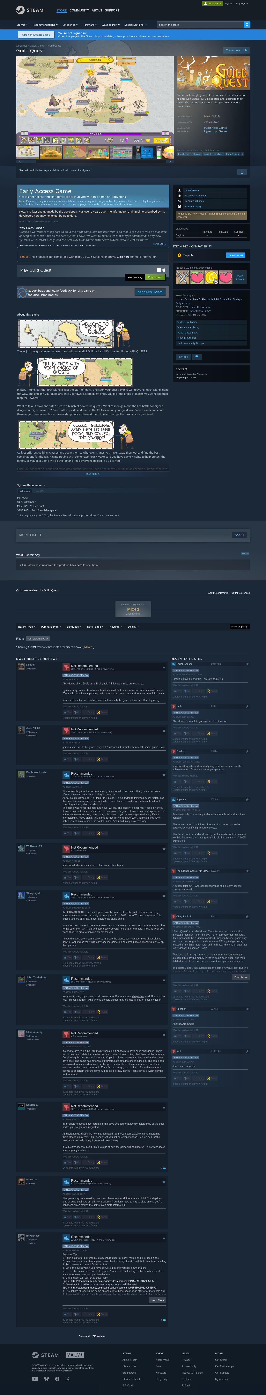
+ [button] (242, 154)
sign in (228, 3)
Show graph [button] (237, 626)
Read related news (187, 332)
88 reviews (31, 900)
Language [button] (73, 626)
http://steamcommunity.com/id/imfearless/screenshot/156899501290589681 (113, 1281)
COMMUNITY (79, 10)
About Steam (129, 1359)
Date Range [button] (94, 626)
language (240, 3)
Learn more (126, 204)
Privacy (186, 1359)
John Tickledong (36, 977)
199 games (31, 897)
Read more (159, 244)
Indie (210, 299)
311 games (31, 850)
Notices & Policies (192, 1372)
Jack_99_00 (33, 728)
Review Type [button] (25, 626)
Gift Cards (128, 1385)
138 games (31, 1239)
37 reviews (31, 776)
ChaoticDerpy (34, 1032)
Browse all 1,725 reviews (92, 1336)
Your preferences (241, 593)
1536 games (32, 1036)
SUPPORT (112, 10)
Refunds (186, 1385)
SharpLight (33, 893)
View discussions (186, 337)
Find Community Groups (190, 343)
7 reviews (30, 1243)
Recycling (161, 1379)
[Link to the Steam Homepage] (30, 13)
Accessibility (189, 1366)
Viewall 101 (240, 277)
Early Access (232, 154)
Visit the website (186, 322)
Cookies (186, 1379)
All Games (21, 45)
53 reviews (31, 735)
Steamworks (129, 1372)
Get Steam (221, 1359)
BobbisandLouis (36, 772)
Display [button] (132, 626)
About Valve (162, 1359)
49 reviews (31, 1109)
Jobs (158, 1366)
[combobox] (200, 24)
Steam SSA (129, 1366)
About (97, 10)
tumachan (32, 1179)
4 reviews (30, 1183)
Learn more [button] (235, 255)
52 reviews (31, 853)
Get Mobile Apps (224, 1366)
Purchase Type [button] (49, 626)
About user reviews (218, 593)
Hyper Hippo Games (215, 127)
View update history (188, 327)
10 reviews (31, 669)
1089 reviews (32, 1039)
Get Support (222, 1372)
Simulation (218, 154)
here (79, 564)
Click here (123, 256)
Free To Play (200, 299)
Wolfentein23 (34, 846)
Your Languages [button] (36, 638)
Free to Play (184, 154)
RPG (216, 299)
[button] (23, 24)
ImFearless (33, 1235)
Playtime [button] (114, 626)
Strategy (197, 154)
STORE (61, 10)
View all (244, 553)
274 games (31, 732)
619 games (31, 981)
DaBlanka (32, 1104)
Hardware (161, 1372)
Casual (207, 154)
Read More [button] (157, 1300)
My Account (222, 1379)
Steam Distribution (132, 1379)
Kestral (30, 664)
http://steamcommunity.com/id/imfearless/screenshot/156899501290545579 (113, 1287)
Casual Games (38, 45)
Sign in (23, 170)
